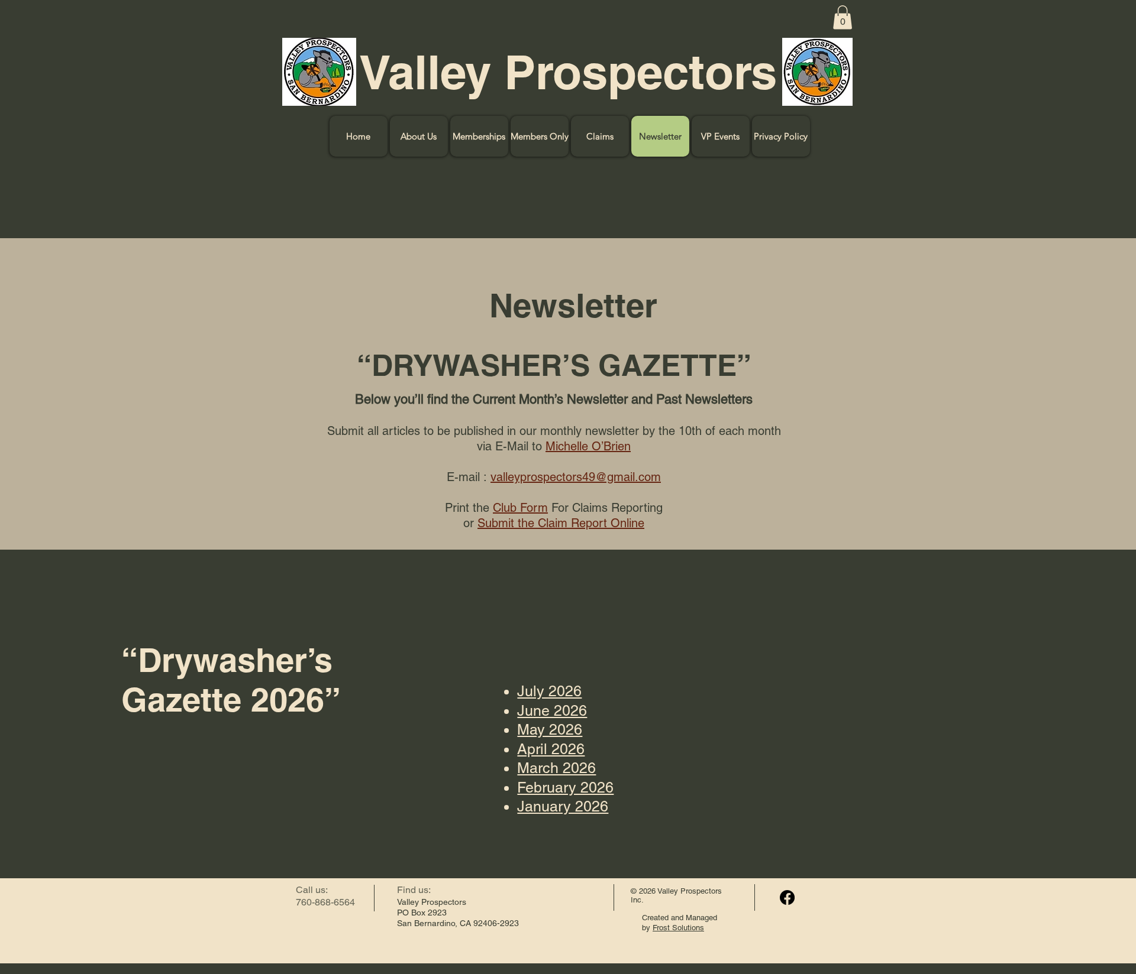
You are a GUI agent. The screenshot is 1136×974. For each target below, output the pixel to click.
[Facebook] (787, 897)
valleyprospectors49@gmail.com (575, 477)
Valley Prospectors (568, 72)
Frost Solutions (678, 927)
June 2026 (552, 710)
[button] (842, 17)
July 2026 (549, 691)
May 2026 (549, 729)
